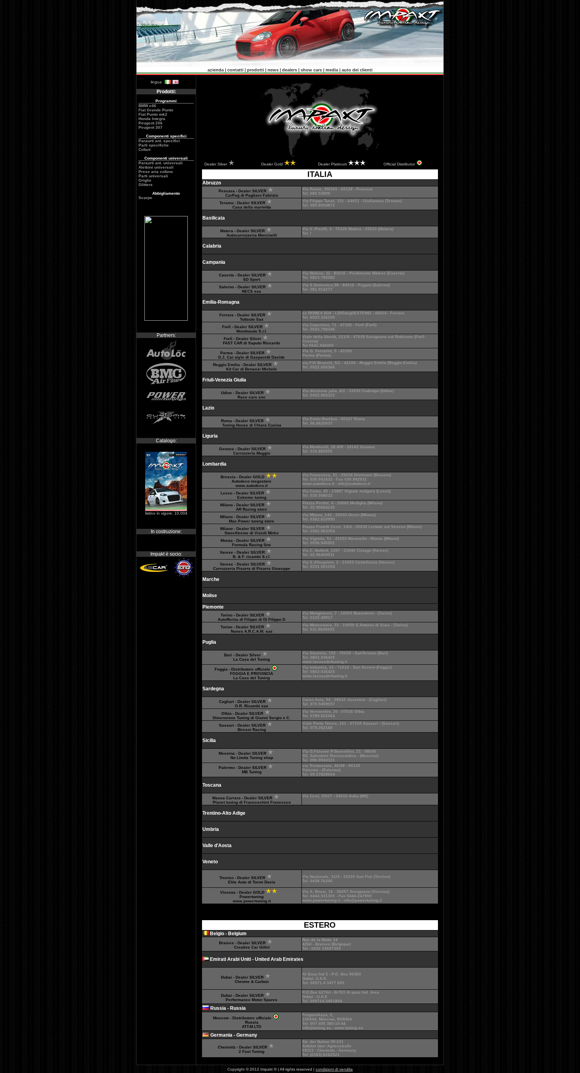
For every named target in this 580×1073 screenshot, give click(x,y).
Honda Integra (151, 119)
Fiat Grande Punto (155, 110)
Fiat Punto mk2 (152, 114)
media (332, 70)
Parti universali (153, 176)
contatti (235, 70)
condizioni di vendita (334, 1069)
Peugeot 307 (150, 127)
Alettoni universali (156, 167)
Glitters (145, 184)
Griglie (145, 180)
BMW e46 (147, 105)
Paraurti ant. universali (160, 163)
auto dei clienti (357, 70)
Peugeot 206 (150, 123)
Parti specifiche (153, 145)
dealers (289, 70)
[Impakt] (166, 319)
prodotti (255, 70)
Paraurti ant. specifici (159, 141)
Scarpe (145, 197)
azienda (216, 70)
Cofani (144, 149)
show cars (311, 70)
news (273, 70)
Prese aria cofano (155, 171)
